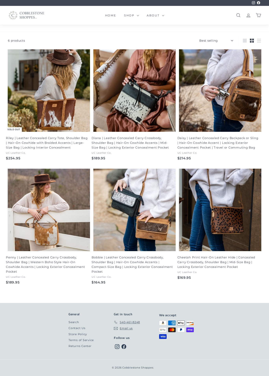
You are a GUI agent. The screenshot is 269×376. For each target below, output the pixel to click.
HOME (110, 15)
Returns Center (80, 346)
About (154, 15)
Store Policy (78, 334)
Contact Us (77, 328)
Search (74, 322)
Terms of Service (81, 340)
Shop (130, 15)
